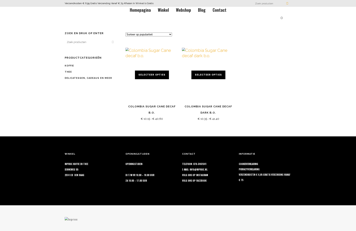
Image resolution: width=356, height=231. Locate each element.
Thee (68, 72)
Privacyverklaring (249, 169)
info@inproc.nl (198, 169)
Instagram (202, 175)
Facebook (201, 180)
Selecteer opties (151, 74)
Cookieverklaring (248, 164)
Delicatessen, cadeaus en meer (88, 78)
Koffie (69, 65)
